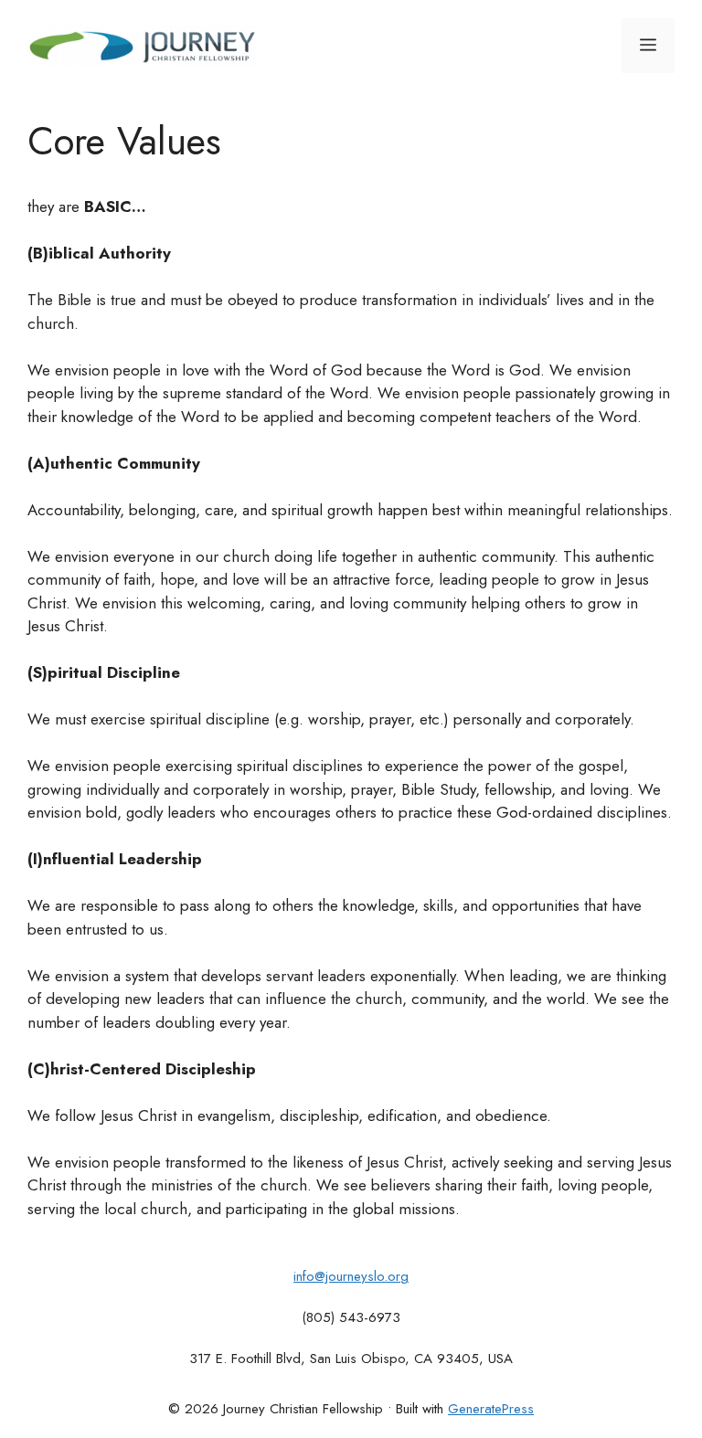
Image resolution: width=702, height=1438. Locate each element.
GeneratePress (491, 1409)
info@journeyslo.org (351, 1276)
